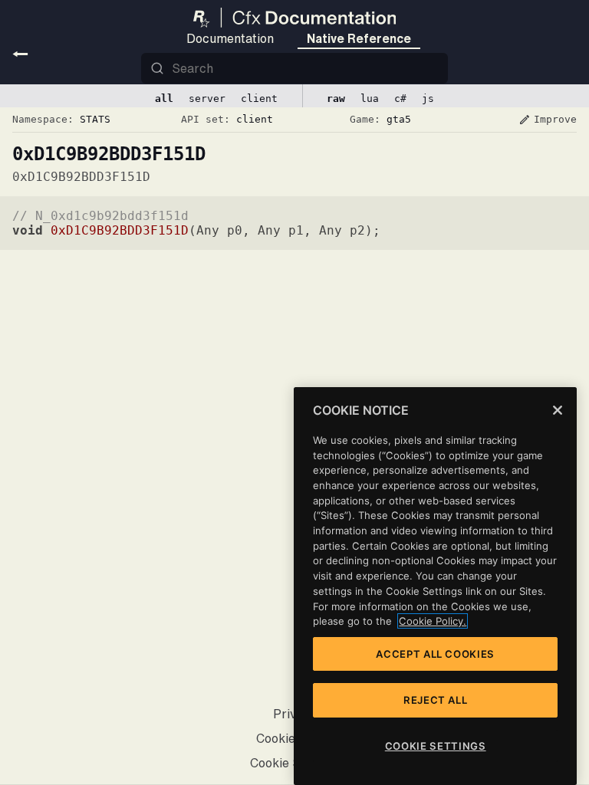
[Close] (557, 410)
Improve (547, 119)
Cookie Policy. (432, 621)
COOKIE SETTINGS (435, 746)
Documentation (230, 38)
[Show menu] (20, 53)
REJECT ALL (435, 700)
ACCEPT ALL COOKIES (435, 654)
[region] (435, 586)
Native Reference (359, 38)
